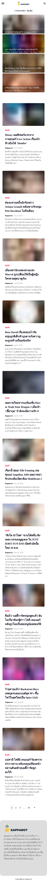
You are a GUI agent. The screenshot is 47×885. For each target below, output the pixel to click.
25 (29, 807)
